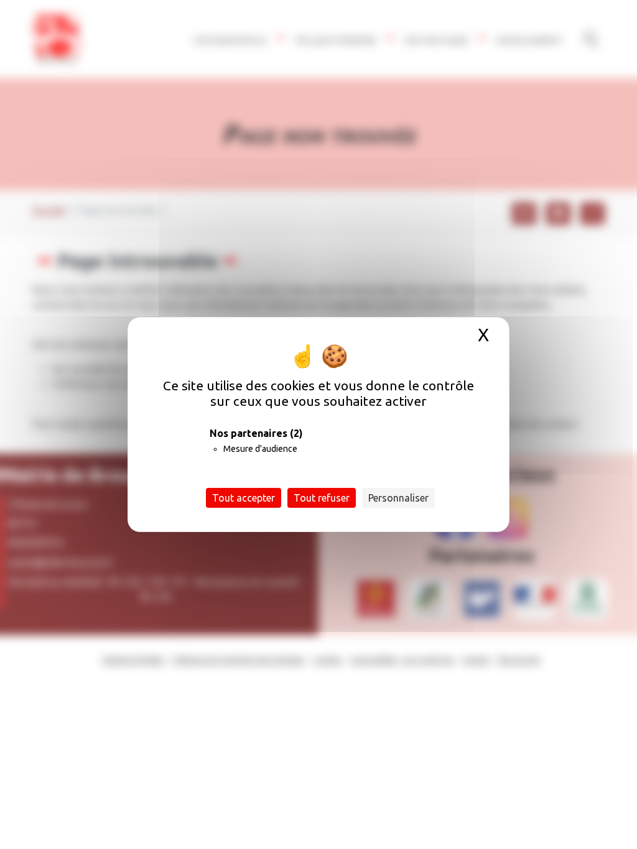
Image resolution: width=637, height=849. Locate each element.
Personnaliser (398, 497)
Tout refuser (322, 497)
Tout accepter (243, 497)
